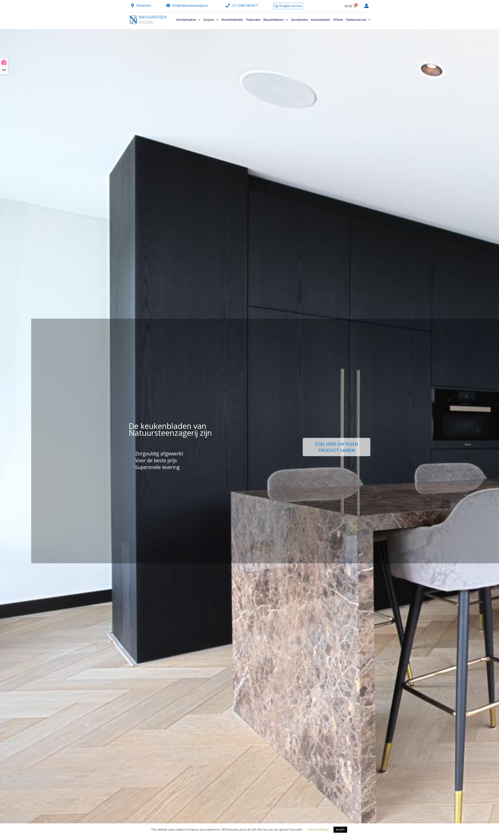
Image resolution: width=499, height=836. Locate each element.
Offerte (338, 20)
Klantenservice (356, 20)
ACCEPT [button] (340, 829)
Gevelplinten (299, 20)
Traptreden (253, 20)
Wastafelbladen (232, 20)
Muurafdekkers (273, 20)
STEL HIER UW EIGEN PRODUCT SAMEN (336, 447)
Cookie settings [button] (318, 829)
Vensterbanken (186, 20)
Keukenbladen (320, 20)
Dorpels (208, 20)
